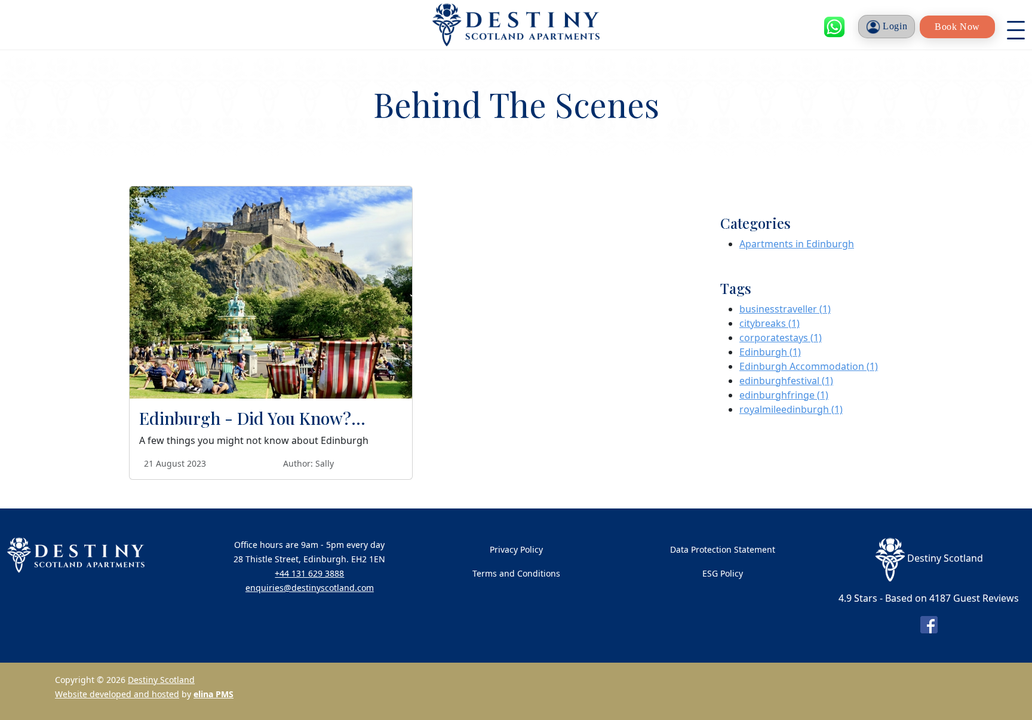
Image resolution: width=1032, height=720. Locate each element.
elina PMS (214, 694)
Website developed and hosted (117, 694)
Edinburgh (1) (770, 352)
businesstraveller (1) (785, 308)
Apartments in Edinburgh (796, 243)
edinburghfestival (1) (786, 380)
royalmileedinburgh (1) (791, 409)
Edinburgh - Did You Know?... (252, 418)
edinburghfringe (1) (783, 395)
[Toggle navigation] (1016, 27)
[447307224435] (834, 27)
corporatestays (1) (780, 337)
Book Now (957, 27)
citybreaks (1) (769, 323)
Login (894, 26)
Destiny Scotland (161, 679)
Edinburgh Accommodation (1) (808, 366)
